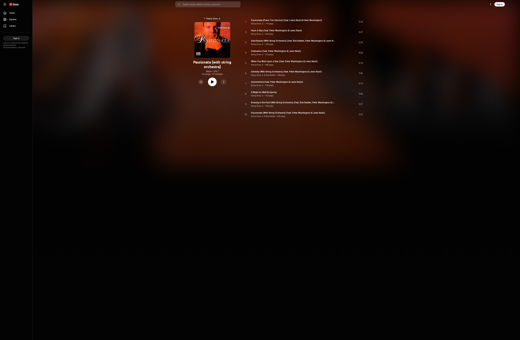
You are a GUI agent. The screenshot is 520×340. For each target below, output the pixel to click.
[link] (16, 13)
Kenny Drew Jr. (213, 18)
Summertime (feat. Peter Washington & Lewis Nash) (277, 82)
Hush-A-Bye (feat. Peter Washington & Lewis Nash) (276, 30)
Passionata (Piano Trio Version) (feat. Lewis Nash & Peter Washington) (286, 20)
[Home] (14, 4)
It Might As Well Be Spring (264, 92)
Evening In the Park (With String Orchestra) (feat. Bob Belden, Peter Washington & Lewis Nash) (293, 102)
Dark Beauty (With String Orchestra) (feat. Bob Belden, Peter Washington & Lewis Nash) (293, 41)
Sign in (500, 4)
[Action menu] (223, 82)
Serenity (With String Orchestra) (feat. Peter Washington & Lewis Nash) (286, 71)
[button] (201, 82)
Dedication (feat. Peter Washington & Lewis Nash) (276, 51)
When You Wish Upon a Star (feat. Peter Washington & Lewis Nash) (284, 61)
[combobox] (211, 4)
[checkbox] (361, 22)
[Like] (340, 21)
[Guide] (4, 4)
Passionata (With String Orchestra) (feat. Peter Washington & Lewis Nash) (288, 113)
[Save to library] (201, 82)
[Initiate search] (179, 4)
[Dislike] (345, 21)
